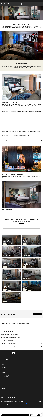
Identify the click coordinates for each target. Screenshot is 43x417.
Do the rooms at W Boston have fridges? (7, 340)
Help (18, 404)
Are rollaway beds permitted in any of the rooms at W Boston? (10, 337)
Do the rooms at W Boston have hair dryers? (8, 346)
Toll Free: (6, 375)
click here (38, 415)
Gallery (3, 364)
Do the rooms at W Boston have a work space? (8, 331)
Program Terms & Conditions (17, 403)
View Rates (4, 255)
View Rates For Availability (7, 232)
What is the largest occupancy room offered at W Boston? (10, 334)
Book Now (21, 223)
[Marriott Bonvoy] (40, 1)
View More (10, 255)
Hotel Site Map (15, 404)
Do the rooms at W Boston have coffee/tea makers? (9, 343)
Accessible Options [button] (6, 240)
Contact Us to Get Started (37, 314)
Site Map (11, 404)
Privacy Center (23, 403)
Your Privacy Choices (29, 403)
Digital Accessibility (35, 403)
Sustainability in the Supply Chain (5, 404)
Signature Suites (4, 367)
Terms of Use (11, 403)
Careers (8, 403)
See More (3, 325)
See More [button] (39, 28)
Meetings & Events (24, 364)
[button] (37, 1)
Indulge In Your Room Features (6, 140)
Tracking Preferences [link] (3, 403)
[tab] (18, 227)
